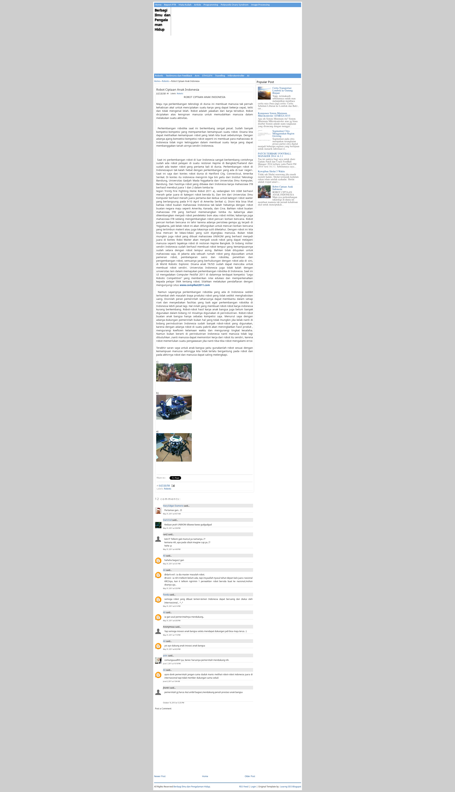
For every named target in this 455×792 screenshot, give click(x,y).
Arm (197, 75)
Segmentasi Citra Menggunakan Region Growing (283, 133)
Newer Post (159, 776)
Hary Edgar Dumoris (173, 505)
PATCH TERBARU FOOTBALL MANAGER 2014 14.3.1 (274, 155)
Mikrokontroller (236, 75)
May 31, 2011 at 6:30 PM (171, 620)
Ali (164, 555)
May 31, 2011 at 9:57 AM (172, 514)
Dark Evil (167, 519)
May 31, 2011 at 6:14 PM (171, 606)
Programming (211, 5)
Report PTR (170, 5)
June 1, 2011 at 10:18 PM (172, 663)
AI (248, 75)
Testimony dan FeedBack (179, 75)
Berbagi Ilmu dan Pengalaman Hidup (162, 20)
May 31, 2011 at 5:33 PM (171, 588)
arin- (165, 655)
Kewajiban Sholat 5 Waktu (271, 171)
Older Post (250, 776)
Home (158, 5)
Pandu (166, 594)
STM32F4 (207, 75)
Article (197, 5)
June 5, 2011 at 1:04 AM (171, 681)
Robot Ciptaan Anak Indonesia (177, 89)
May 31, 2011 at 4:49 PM (171, 549)
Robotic (159, 75)
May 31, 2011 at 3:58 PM (171, 528)
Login (253, 786)
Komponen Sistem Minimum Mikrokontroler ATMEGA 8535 (274, 114)
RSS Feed (243, 786)
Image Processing (260, 5)
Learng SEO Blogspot (290, 786)
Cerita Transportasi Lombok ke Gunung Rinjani (282, 90)
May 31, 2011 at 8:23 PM (171, 649)
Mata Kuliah (185, 5)
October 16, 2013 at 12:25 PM (173, 703)
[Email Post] (172, 485)
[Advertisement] (236, 32)
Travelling (220, 75)
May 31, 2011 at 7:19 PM (171, 635)
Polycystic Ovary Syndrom (234, 5)
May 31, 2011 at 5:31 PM (171, 564)
